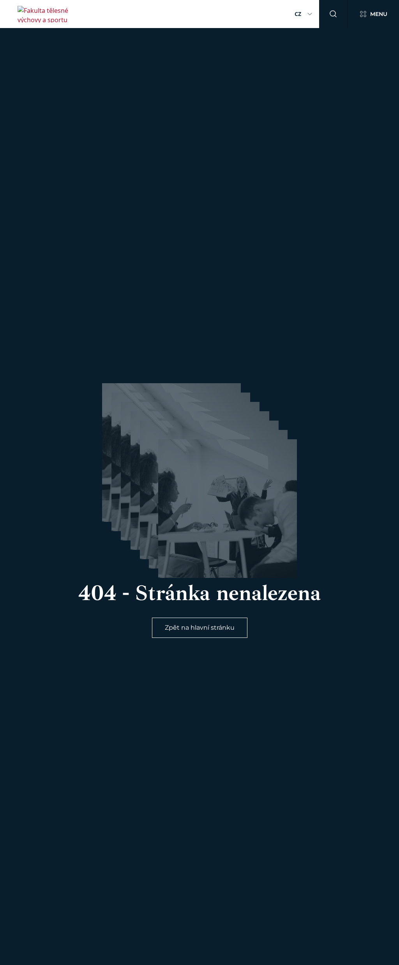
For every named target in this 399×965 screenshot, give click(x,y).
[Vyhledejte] (333, 14)
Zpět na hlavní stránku (200, 627)
